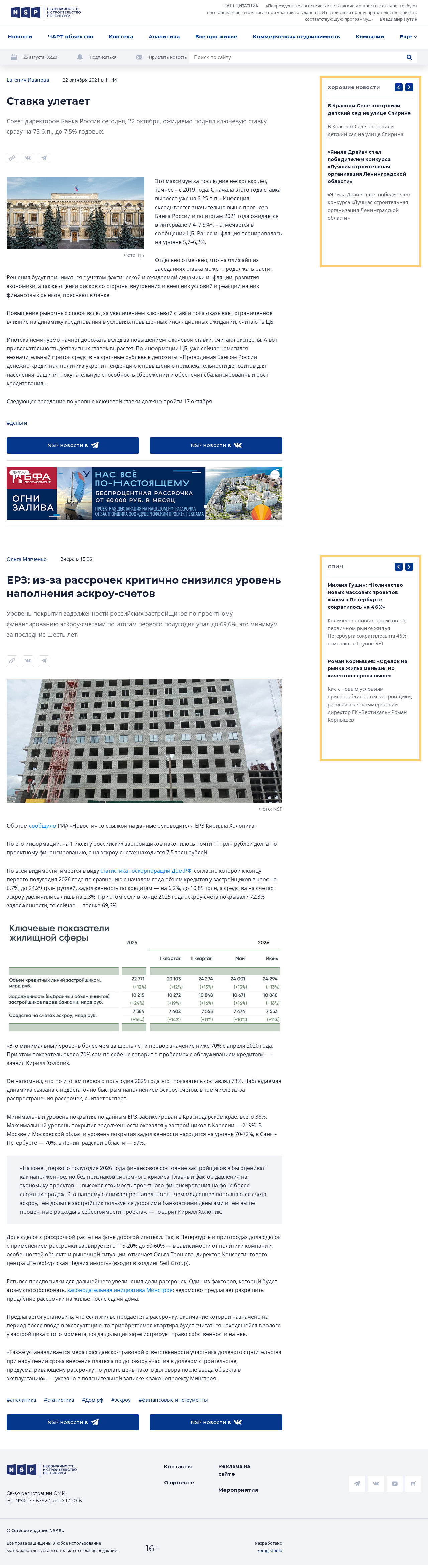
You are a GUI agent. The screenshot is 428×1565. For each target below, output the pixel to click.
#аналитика (21, 1399)
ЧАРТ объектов (70, 36)
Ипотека (121, 36)
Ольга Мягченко (27, 559)
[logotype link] (46, 12)
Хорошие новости (354, 87)
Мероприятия (238, 1490)
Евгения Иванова (28, 79)
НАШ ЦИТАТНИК (240, 6)
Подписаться (103, 57)
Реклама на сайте (234, 1470)
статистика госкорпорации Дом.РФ (145, 870)
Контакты (178, 1466)
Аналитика (164, 36)
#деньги (17, 422)
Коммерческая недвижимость (296, 36)
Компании (370, 36)
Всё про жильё (216, 36)
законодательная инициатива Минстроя (120, 1290)
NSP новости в (67, 445)
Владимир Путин (398, 19)
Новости (20, 36)
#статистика (59, 1399)
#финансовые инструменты (173, 1399)
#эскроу (121, 1399)
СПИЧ (335, 566)
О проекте (179, 1482)
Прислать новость (168, 57)
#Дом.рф (92, 1399)
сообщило (42, 825)
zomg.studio (269, 1550)
